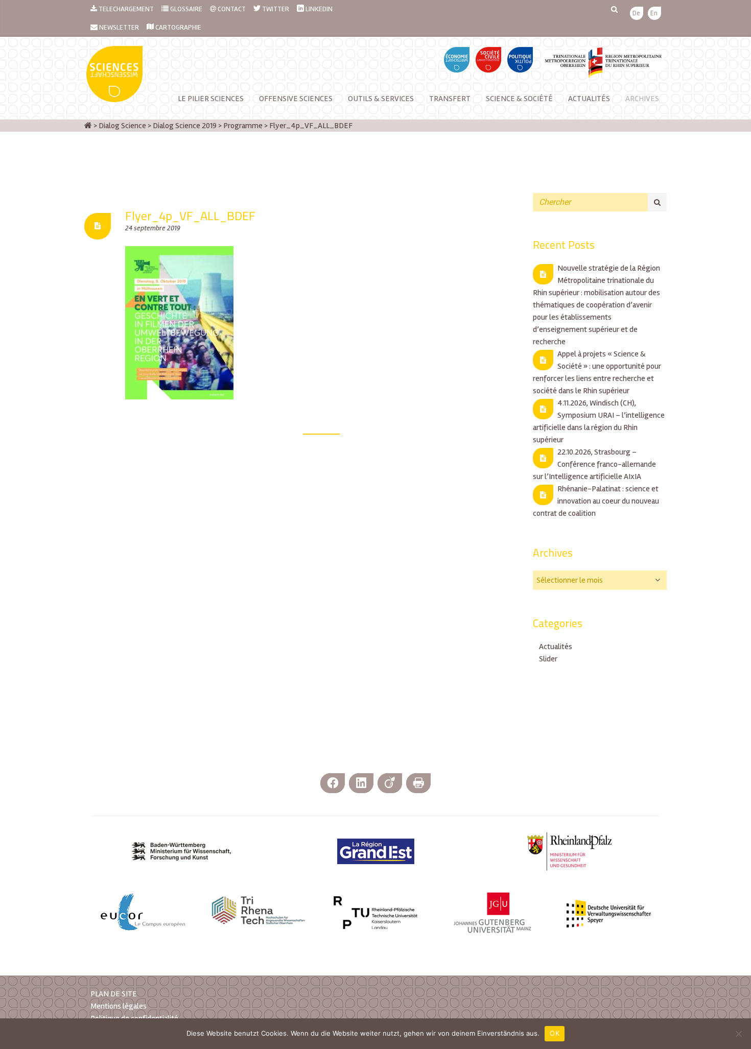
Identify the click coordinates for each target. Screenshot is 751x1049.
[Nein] (738, 1034)
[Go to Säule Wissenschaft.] (88, 126)
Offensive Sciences (296, 98)
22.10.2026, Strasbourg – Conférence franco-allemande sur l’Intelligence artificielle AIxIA (594, 464)
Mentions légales (118, 1006)
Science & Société (519, 98)
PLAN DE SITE (113, 994)
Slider (548, 659)
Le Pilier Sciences (211, 98)
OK (554, 1033)
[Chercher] (657, 202)
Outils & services (381, 98)
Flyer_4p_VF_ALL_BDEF (190, 215)
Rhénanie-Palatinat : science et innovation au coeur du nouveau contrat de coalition (596, 501)
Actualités (589, 98)
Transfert (450, 98)
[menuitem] (636, 13)
